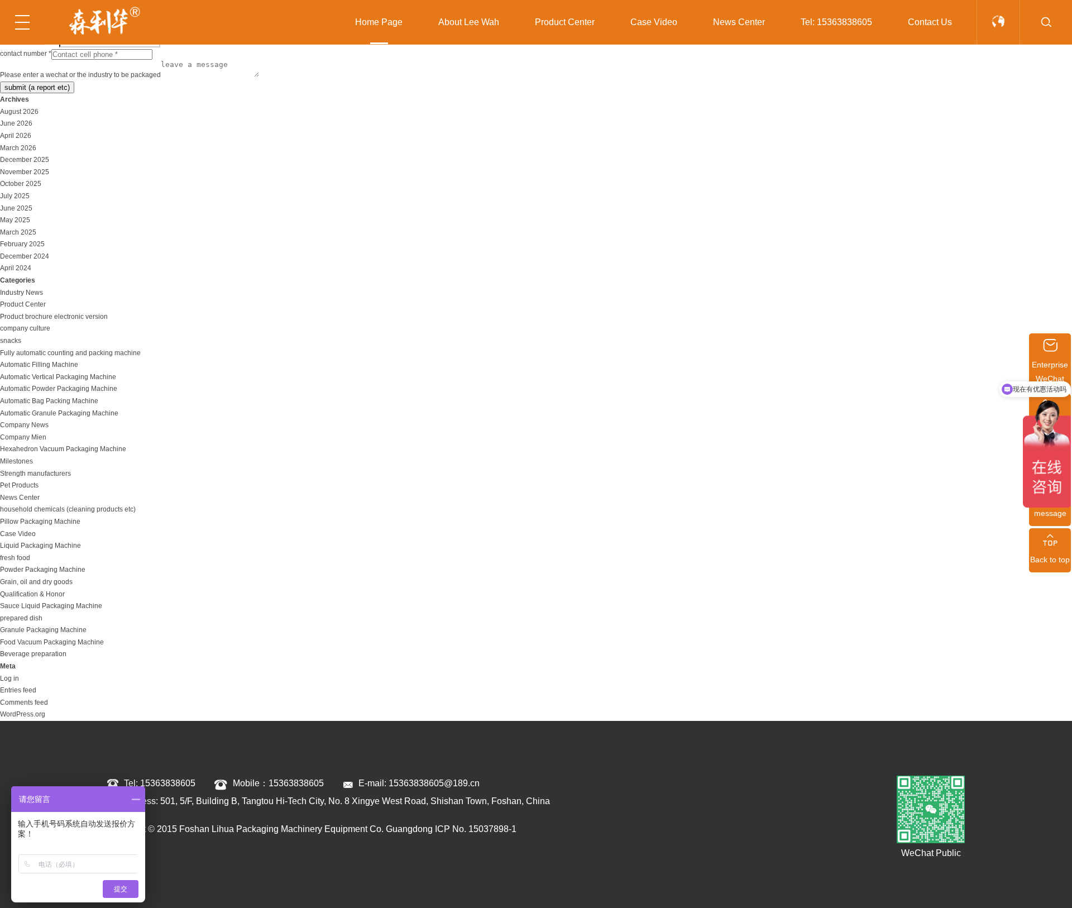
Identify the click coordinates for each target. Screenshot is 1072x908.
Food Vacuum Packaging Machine (52, 642)
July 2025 (15, 196)
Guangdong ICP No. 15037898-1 (451, 829)
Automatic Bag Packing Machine (49, 401)
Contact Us (930, 22)
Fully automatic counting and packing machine (70, 353)
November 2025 (24, 172)
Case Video (653, 22)
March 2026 (18, 148)
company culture (25, 328)
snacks (10, 341)
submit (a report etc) (37, 87)
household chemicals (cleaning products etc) (68, 509)
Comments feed (24, 702)
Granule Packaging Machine (43, 630)
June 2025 (16, 208)
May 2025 (15, 220)
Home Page (379, 22)
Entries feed (18, 690)
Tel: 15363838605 (836, 22)
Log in (9, 678)
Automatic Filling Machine (39, 365)
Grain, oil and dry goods (36, 582)
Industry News (21, 293)
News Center (739, 22)
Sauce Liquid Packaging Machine (51, 606)
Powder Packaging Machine (42, 570)
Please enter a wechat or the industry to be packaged (80, 75)
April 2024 (15, 268)
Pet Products (19, 485)
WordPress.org (22, 714)
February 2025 (22, 244)
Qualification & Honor (32, 594)
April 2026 (15, 136)
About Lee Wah (468, 22)
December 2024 (24, 256)
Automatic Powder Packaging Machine (58, 389)
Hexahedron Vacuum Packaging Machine (63, 449)
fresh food (15, 558)
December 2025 (24, 160)
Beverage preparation (33, 654)
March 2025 (18, 232)
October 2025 (20, 184)
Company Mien (23, 437)
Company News (24, 425)
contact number (25, 54)
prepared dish (21, 618)
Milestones (16, 461)
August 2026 (19, 112)
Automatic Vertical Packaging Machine (58, 377)
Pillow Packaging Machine (40, 521)
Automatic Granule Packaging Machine (59, 413)
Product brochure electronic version (54, 317)
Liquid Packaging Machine (40, 545)
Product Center (565, 22)
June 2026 (16, 123)
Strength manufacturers (35, 473)
